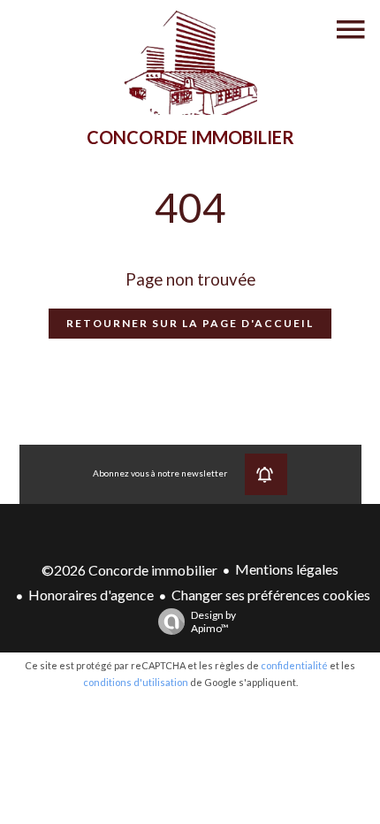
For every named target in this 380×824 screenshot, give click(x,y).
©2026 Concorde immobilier (129, 569)
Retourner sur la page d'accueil (190, 323)
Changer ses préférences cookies (270, 594)
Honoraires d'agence (91, 594)
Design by (213, 621)
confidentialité (294, 665)
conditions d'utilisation (135, 682)
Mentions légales (286, 569)
